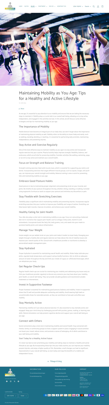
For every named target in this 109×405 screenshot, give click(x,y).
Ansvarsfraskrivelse (60, 386)
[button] (33, 6)
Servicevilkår (58, 383)
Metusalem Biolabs (14, 403)
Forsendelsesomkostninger (37, 373)
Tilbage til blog (56, 361)
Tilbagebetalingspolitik (61, 376)
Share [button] (22, 109)
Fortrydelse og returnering (62, 379)
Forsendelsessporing (36, 376)
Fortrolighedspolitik (60, 373)
